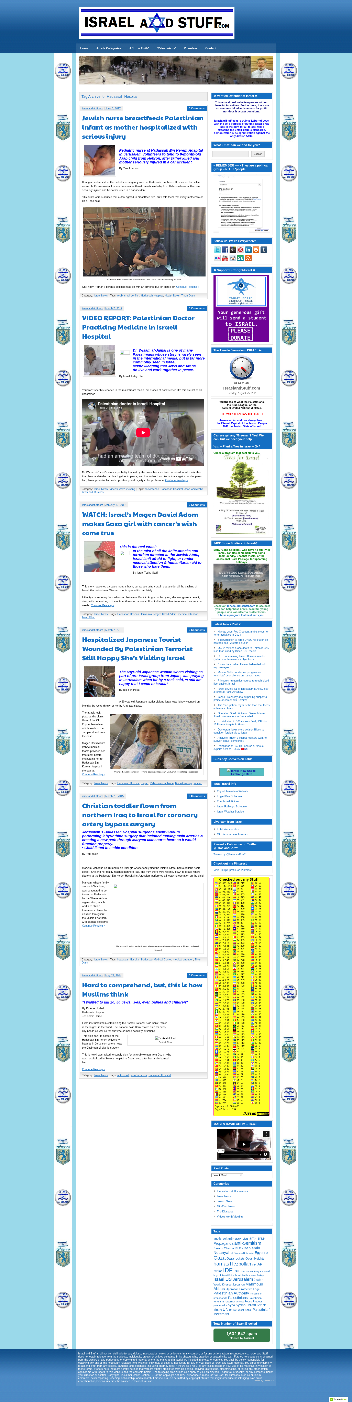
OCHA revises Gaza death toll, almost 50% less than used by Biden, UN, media (241, 649)
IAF (254, 1264)
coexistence (152, 489)
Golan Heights (254, 1258)
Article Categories (108, 48)
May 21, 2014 (113, 975)
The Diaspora (225, 1211)
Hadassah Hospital (152, 295)
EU (266, 1252)
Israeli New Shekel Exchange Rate (243, 772)
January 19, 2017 (115, 504)
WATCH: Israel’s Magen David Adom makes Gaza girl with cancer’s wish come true (140, 523)
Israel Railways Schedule (232, 806)
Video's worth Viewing (122, 489)
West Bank (244, 1309)
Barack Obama (223, 1248)
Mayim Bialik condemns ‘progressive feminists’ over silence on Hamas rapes (237, 674)
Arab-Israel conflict (128, 295)
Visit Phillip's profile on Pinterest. (232, 869)
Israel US (222, 1279)
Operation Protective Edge (243, 1289)
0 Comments (197, 108)
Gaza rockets (236, 1258)
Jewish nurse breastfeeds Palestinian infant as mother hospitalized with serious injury (143, 127)
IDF (228, 1270)
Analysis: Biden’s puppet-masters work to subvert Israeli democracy (240, 739)
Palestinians (238, 1297)
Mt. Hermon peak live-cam (232, 834)
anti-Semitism (139, 1075)
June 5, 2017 (113, 108)
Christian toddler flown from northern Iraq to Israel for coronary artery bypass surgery (140, 814)
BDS (239, 1248)
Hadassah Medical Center (156, 959)
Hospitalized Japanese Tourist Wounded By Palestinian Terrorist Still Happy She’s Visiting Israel (137, 648)
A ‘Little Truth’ (139, 48)
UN (225, 1309)
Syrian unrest (246, 1305)
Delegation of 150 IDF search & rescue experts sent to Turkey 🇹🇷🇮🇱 (238, 747)
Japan (144, 783)
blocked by (242, 1335)
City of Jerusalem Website (232, 791)
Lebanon (239, 1284)
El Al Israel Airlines (228, 801)
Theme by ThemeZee (264, 1381)
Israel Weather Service (230, 811)
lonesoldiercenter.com (241, 605)
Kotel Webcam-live (228, 829)
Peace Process (253, 1301)
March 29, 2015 (114, 796)
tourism (198, 783)
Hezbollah (240, 1264)
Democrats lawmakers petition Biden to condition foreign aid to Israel (238, 731)
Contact (210, 48)
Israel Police (228, 1275)
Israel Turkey (257, 1275)
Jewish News (224, 1201)
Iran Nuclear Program (252, 1271)
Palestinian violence (162, 783)
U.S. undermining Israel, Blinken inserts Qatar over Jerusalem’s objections (239, 658)
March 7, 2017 (113, 308)
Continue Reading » (187, 286)
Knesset (227, 1284)
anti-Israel (123, 1075)
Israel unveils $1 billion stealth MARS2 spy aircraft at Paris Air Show (240, 690)
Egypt (259, 1252)
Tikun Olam (188, 295)
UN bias (233, 1310)
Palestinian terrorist (234, 1301)
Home (84, 48)
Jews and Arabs (193, 489)
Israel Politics (242, 1275)
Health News (172, 295)
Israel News (101, 295)
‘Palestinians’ (166, 48)
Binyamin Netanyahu (244, 1253)
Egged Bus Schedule (229, 796)
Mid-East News (226, 1206)
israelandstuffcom (92, 108)
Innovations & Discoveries (232, 1191)
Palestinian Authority (231, 1293)
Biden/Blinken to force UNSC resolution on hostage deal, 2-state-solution (240, 641)
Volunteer (190, 48)
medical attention (188, 614)
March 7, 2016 (113, 630)
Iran (237, 1271)
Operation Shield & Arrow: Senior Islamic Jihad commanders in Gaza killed (239, 715)
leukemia (146, 614)
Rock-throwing (183, 783)
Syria (231, 1305)
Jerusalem (243, 1279)
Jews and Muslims (93, 492)
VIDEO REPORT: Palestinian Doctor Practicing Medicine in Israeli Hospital (138, 327)
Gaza (219, 1258)
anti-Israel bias (238, 1238)
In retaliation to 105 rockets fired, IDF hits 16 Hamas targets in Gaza (240, 723)
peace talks (220, 1305)
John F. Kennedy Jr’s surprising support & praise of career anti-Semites (240, 698)
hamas (221, 1264)
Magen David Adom (164, 614)
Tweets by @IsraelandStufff (229, 854)
